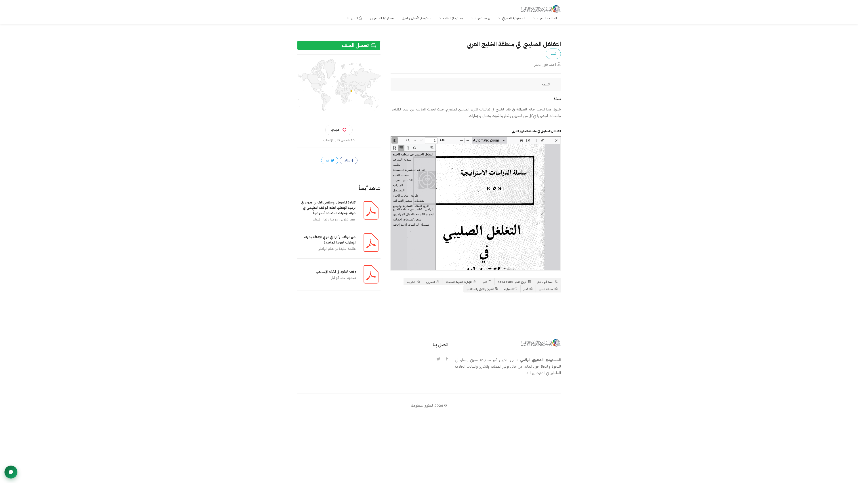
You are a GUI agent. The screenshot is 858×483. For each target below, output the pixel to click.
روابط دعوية (482, 18)
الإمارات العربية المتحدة (459, 282)
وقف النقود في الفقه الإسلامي (336, 271)
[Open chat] (10, 472)
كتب (553, 53)
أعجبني (336, 129)
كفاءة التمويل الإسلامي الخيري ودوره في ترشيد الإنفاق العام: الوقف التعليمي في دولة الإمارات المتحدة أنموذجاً (328, 208)
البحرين (430, 282)
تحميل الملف (356, 45)
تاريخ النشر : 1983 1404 (512, 282)
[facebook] (447, 359)
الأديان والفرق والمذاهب (480, 289)
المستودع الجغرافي (513, 18)
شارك (348, 160)
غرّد (328, 160)
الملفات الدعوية (547, 18)
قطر (526, 289)
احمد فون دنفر (545, 64)
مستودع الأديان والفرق (416, 18)
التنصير (545, 84)
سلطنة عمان (546, 289)
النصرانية (509, 289)
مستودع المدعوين (382, 18)
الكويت (411, 282)
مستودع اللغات (453, 18)
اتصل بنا (352, 18)
